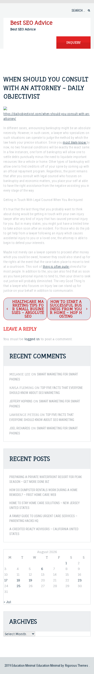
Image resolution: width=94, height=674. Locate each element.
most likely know (75, 142)
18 (18, 580)
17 (5, 580)
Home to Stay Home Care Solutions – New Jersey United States (44, 505)
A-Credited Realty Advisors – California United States (43, 531)
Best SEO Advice (31, 22)
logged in (32, 339)
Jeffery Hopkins (20, 401)
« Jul (7, 602)
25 (19, 586)
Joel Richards (19, 428)
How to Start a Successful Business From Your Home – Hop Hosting (66, 308)
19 (30, 580)
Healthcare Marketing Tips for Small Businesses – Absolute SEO (28, 308)
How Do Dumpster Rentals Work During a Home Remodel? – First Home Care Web (43, 492)
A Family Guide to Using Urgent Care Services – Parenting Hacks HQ (43, 518)
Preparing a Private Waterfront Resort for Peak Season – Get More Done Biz (45, 479)
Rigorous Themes (76, 665)
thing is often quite (56, 266)
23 (80, 580)
